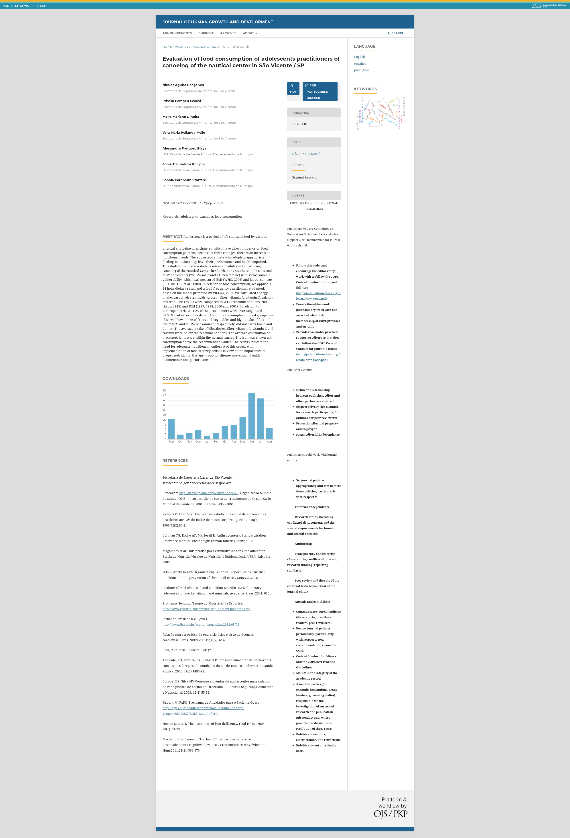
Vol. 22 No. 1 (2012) (206, 46)
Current (206, 33)
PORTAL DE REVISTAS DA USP (24, 6)
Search (398, 33)
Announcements (177, 33)
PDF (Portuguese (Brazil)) (316, 92)
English (359, 57)
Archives (228, 33)
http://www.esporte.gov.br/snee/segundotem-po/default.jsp (206, 609)
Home (167, 46)
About (249, 33)
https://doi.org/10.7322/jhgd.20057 (197, 203)
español (360, 63)
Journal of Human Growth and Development (218, 21)
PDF (293, 91)
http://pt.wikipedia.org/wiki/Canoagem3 (208, 493)
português (361, 70)
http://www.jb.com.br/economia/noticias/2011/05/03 (201, 624)
